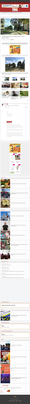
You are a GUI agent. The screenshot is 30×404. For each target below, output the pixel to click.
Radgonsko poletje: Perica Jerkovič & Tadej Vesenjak (18, 356)
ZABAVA (20, 12)
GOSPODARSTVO (12, 12)
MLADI (18, 12)
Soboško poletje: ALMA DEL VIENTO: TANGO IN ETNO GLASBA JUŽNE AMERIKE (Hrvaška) (18, 378)
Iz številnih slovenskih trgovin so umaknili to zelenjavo (18, 183)
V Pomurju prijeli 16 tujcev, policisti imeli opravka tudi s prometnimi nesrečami (19, 315)
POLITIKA (8, 12)
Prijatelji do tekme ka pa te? (5, 268)
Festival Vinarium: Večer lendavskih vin (16, 345)
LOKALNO (2, 12)
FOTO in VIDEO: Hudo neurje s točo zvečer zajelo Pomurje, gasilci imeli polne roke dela (19, 245)
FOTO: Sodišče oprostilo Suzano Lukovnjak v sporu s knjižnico (18, 254)
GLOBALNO (5, 12)
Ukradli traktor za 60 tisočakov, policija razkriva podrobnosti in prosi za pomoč (19, 193)
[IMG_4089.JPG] (23, 79)
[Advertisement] (15, 290)
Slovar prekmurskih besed (5, 322)
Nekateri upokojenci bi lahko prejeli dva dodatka (18, 235)
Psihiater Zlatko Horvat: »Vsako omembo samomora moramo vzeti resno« (18, 225)
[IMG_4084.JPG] (7, 79)
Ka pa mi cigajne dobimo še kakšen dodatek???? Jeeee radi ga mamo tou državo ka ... (13, 271)
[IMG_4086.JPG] (15, 79)
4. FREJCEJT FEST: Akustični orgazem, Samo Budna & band (19, 368)
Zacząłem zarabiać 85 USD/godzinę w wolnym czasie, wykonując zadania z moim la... (13, 274)
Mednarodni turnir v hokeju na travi (16, 387)
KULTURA (15, 12)
